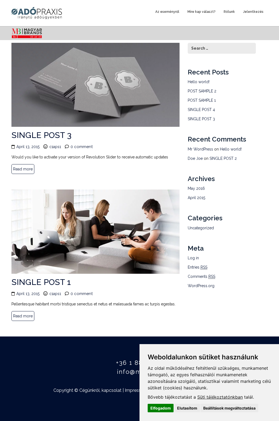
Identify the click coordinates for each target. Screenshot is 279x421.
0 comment (82, 146)
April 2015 (196, 198)
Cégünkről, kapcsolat (100, 390)
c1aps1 (55, 147)
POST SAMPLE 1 (202, 100)
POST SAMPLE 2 (202, 91)
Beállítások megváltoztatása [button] (229, 408)
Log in (193, 258)
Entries (197, 267)
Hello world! (199, 82)
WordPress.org (201, 286)
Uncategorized (201, 228)
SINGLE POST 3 (41, 135)
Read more (23, 169)
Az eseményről (167, 12)
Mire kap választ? (201, 12)
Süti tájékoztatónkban (220, 397)
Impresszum (137, 390)
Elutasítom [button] (187, 408)
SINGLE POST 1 (41, 282)
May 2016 (196, 188)
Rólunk (229, 12)
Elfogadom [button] (160, 408)
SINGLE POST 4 (201, 109)
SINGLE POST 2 (223, 158)
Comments (201, 276)
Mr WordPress (200, 149)
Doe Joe (195, 158)
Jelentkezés (253, 12)
